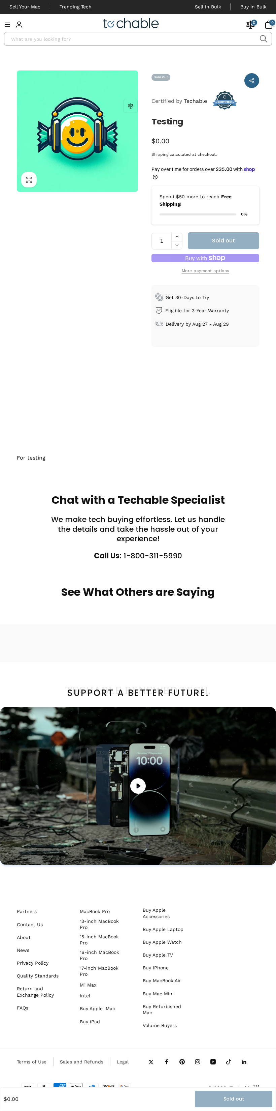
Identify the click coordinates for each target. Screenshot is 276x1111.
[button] (7, 24)
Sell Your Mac (24, 6)
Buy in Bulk (253, 6)
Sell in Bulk (208, 6)
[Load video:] (138, 786)
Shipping (159, 154)
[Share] (251, 80)
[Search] (263, 39)
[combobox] (138, 39)
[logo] (131, 24)
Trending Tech (76, 6)
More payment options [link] (205, 270)
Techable (179, 101)
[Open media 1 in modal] (77, 131)
